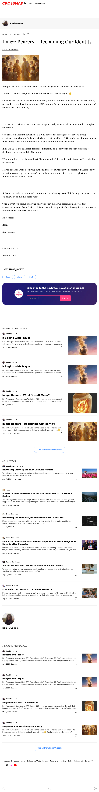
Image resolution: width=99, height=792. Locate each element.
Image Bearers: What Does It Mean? (26, 395)
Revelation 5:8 (50, 342)
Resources (39, 4)
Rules (70, 761)
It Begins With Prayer (16, 337)
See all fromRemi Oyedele (49, 449)
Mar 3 (4, 405)
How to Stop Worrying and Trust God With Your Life (27, 470)
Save (7, 277)
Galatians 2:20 (33, 399)
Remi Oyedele (16, 23)
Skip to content (10, 49)
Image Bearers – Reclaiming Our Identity (28, 423)
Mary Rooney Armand (14, 466)
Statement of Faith (34, 761)
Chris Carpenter (12, 538)
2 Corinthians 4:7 (21, 399)
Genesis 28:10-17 (21, 342)
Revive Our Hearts (13, 562)
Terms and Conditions (58, 761)
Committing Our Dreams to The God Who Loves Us (27, 589)
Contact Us (89, 761)
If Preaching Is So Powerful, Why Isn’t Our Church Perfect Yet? (33, 517)
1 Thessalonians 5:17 (36, 342)
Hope (8, 490)
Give (31, 277)
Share (19, 277)
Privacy (45, 761)
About (23, 761)
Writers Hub (78, 761)
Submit (65, 298)
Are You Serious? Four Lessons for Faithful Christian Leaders (32, 565)
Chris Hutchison (12, 514)
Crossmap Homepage (10, 761)
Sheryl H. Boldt (12, 586)
